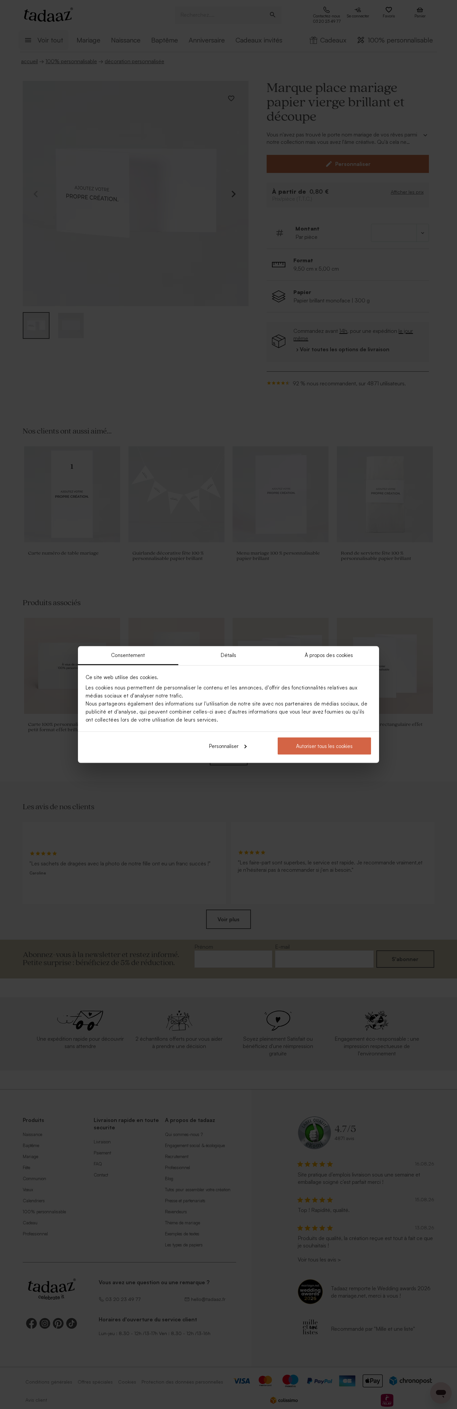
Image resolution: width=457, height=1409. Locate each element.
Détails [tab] (229, 655)
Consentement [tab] (128, 655)
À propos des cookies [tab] (329, 655)
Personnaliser (224, 746)
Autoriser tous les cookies (324, 746)
